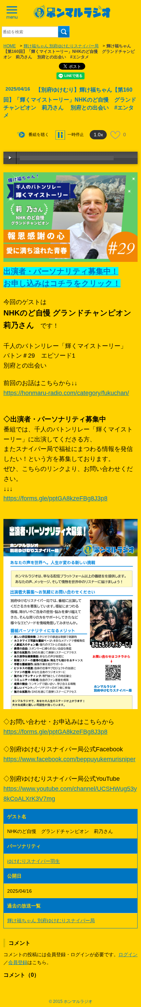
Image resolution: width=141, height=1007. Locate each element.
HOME (9, 46)
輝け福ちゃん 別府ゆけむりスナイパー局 (61, 46)
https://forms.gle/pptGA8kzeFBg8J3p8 (55, 498)
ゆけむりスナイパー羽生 (33, 861)
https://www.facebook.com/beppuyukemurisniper (69, 759)
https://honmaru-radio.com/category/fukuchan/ (66, 393)
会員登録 (17, 962)
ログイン (128, 954)
